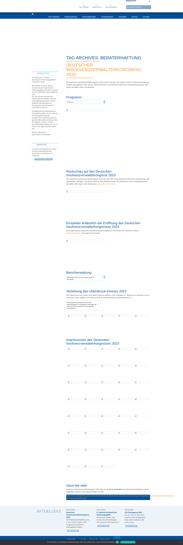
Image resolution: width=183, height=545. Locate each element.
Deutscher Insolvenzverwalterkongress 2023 (103, 70)
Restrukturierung (151, 496)
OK (117, 542)
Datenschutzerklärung (128, 542)
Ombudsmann (107, 17)
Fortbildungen (111, 7)
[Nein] (181, 542)
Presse (135, 17)
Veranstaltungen (89, 17)
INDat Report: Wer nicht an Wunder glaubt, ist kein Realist (80, 278)
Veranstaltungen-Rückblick (90, 61)
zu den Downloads (43, 159)
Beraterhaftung (72, 496)
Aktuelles (122, 17)
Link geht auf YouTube (106, 184)
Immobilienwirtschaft (96, 496)
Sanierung (161, 496)
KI (127, 496)
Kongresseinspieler (73, 233)
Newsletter (96, 7)
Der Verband (54, 17)
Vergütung (74, 498)
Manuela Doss (87, 78)
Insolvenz (107, 496)
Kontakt (146, 17)
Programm (70, 102)
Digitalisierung (83, 496)
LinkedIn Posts (43, 73)
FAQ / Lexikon (84, 7)
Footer (76, 61)
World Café (82, 498)
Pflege (142, 496)
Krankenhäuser (134, 496)
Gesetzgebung (71, 17)
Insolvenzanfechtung (119, 496)
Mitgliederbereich (131, 1)
